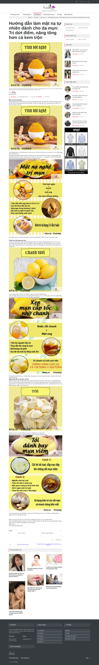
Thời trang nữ (27, 14)
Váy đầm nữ (40, 641)
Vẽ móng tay (40, 638)
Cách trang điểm (69, 30)
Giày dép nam (68, 14)
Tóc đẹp (59, 14)
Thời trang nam (14, 14)
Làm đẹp (37, 14)
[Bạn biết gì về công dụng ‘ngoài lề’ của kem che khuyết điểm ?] (35, 580)
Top (87, 658)
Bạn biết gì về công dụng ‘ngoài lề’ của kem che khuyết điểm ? (34, 589)
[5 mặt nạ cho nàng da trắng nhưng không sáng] (54, 559)
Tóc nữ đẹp (40, 633)
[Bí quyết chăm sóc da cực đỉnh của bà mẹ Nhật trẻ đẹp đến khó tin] (17, 562)
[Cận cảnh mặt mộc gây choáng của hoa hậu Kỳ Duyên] (17, 595)
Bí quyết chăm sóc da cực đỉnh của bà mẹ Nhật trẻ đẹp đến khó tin (48, 545)
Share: (11, 530)
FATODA (40, 96)
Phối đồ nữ (74, 99)
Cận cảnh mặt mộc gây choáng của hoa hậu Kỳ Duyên (16, 613)
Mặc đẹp (67, 630)
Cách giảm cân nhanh (83, 27)
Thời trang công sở (49, 14)
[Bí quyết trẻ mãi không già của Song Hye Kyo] (54, 578)
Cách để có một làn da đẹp (22, 544)
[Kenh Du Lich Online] (61, 531)
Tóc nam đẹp (40, 630)
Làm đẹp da (13, 96)
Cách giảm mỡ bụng (70, 638)
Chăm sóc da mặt (82, 39)
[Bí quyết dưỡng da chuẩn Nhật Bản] (35, 560)
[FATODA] (49, 9)
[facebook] (76, 2)
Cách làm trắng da (70, 39)
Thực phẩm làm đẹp (70, 27)
